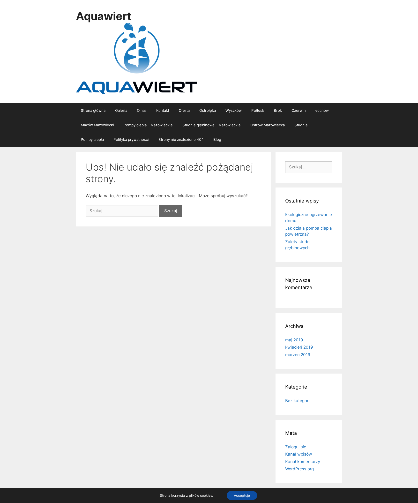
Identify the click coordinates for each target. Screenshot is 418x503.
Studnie (301, 125)
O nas (142, 110)
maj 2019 (294, 340)
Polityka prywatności (131, 139)
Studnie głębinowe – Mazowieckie (211, 125)
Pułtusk (257, 110)
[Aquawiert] (136, 57)
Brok (278, 110)
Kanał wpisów (298, 454)
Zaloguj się (295, 446)
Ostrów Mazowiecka (267, 125)
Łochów (322, 110)
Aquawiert (103, 16)
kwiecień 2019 (299, 347)
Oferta (184, 110)
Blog (217, 139)
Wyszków (233, 110)
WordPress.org (299, 468)
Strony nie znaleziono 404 (181, 139)
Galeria (121, 110)
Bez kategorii (297, 400)
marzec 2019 (297, 354)
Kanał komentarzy (302, 461)
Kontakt (162, 110)
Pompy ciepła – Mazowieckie (148, 125)
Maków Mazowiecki (97, 125)
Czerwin (298, 110)
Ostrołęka (207, 110)
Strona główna (93, 110)
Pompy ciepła (92, 139)
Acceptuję (242, 495)
